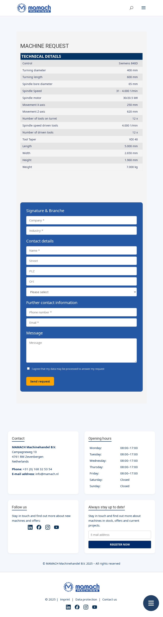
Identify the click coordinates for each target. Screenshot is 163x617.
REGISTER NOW (120, 544)
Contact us (109, 599)
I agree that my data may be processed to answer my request (68, 369)
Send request (40, 381)
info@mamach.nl (47, 474)
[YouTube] (56, 528)
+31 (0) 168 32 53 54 (37, 469)
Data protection (86, 599)
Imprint (65, 599)
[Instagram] (47, 528)
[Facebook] (39, 528)
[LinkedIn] (30, 528)
